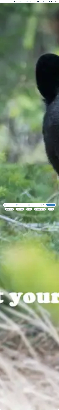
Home (15, 1)
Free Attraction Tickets (53, 1)
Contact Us (45, 1)
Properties (20, 1)
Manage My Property (38, 1)
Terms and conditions (28, 1)
